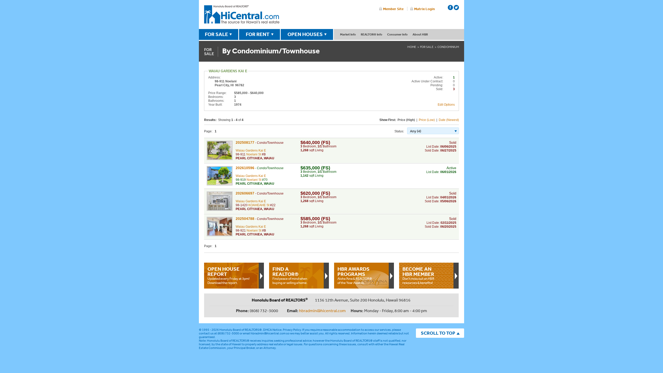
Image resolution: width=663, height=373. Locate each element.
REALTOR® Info (371, 34)
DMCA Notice (272, 330)
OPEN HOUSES (305, 34)
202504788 (245, 219)
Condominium (448, 47)
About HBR (420, 34)
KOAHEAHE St (258, 205)
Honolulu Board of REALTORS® (240, 330)
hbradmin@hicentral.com (322, 310)
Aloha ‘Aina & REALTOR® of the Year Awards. (354, 275)
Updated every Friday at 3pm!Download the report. (228, 275)
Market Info (348, 34)
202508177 (245, 142)
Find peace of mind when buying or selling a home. (289, 275)
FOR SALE (216, 34)
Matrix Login (424, 9)
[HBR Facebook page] (450, 7)
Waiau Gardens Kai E (251, 150)
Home (411, 47)
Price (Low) (427, 120)
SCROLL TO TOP (438, 333)
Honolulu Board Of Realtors (241, 14)
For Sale (427, 47)
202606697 (245, 193)
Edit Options (446, 104)
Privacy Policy (292, 330)
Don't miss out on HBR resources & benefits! (418, 275)
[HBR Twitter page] (456, 7)
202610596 (245, 168)
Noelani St (253, 154)
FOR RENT (258, 34)
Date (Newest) (449, 120)
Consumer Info (397, 34)
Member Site (393, 9)
